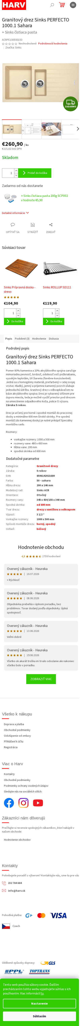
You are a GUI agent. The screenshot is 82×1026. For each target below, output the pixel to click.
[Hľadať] (52, 5)
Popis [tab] (8, 339)
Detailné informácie (13, 213)
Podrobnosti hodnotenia (52, 44)
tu (42, 993)
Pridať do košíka (37, 173)
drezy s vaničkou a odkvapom (56, 510)
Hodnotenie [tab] (39, 339)
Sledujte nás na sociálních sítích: (23, 792)
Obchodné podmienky (17, 730)
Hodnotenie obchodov (17, 840)
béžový (41, 529)
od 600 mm (43, 505)
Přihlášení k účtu (13, 742)
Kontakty (9, 774)
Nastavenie (39, 1003)
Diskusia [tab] (54, 339)
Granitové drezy (47, 466)
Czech (16, 926)
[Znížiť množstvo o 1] (16, 175)
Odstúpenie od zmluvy (17, 736)
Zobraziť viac (41, 679)
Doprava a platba (14, 724)
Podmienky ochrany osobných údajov (26, 786)
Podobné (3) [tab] (22, 339)
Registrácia (11, 747)
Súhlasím (39, 1016)
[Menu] (73, 5)
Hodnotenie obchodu (41, 547)
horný (40, 524)
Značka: (13, 48)
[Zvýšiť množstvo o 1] (16, 170)
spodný (50, 524)
